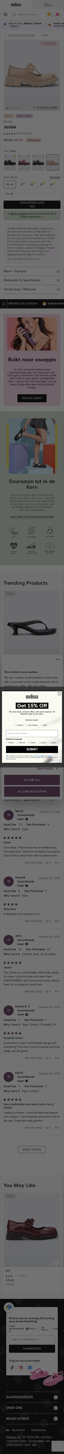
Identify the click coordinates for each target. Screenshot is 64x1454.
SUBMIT (32, 749)
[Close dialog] (59, 694)
